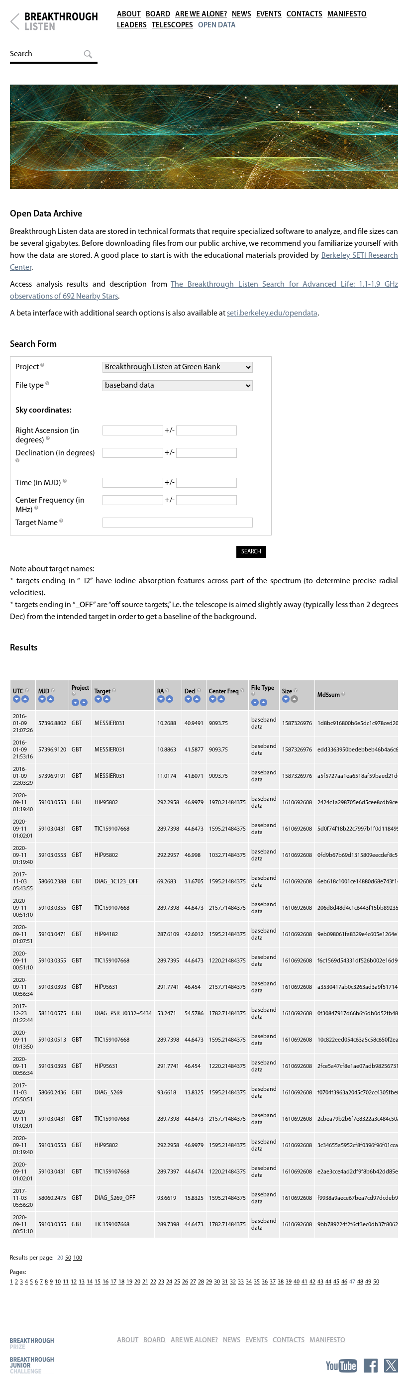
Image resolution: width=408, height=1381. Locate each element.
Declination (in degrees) (55, 453)
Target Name (37, 523)
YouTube (341, 1366)
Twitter (391, 1366)
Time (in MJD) (39, 483)
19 (129, 1282)
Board (158, 14)
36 (265, 1282)
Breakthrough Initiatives (14, 21)
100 (77, 1258)
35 (257, 1282)
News (241, 14)
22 (153, 1282)
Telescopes (172, 25)
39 (289, 1282)
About (129, 14)
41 (304, 1282)
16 (105, 1282)
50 (68, 1258)
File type (30, 386)
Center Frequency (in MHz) (50, 505)
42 (312, 1282)
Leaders (132, 25)
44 (328, 1282)
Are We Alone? (201, 14)
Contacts (304, 14)
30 (217, 1282)
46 (344, 1282)
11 (66, 1282)
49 (368, 1282)
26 (185, 1282)
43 (320, 1282)
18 (121, 1282)
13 (82, 1282)
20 (137, 1282)
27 (193, 1282)
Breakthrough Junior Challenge (32, 1365)
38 (281, 1282)
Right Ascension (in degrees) (47, 435)
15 (98, 1282)
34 (249, 1282)
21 (145, 1282)
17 (113, 1282)
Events (269, 14)
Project (27, 367)
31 (225, 1282)
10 (58, 1282)
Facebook (371, 1366)
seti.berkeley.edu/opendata (272, 314)
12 (74, 1282)
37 (273, 1282)
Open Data (217, 25)
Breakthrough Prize (32, 1343)
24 (169, 1282)
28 (201, 1282)
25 (177, 1282)
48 (360, 1282)
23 (161, 1282)
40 (297, 1282)
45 (336, 1282)
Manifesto (347, 14)
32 (233, 1282)
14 (90, 1282)
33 (241, 1282)
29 (209, 1282)
